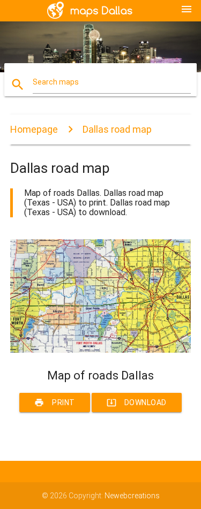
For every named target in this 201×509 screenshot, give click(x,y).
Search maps (56, 82)
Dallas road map (117, 129)
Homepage (34, 129)
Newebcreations (132, 495)
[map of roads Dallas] (100, 350)
